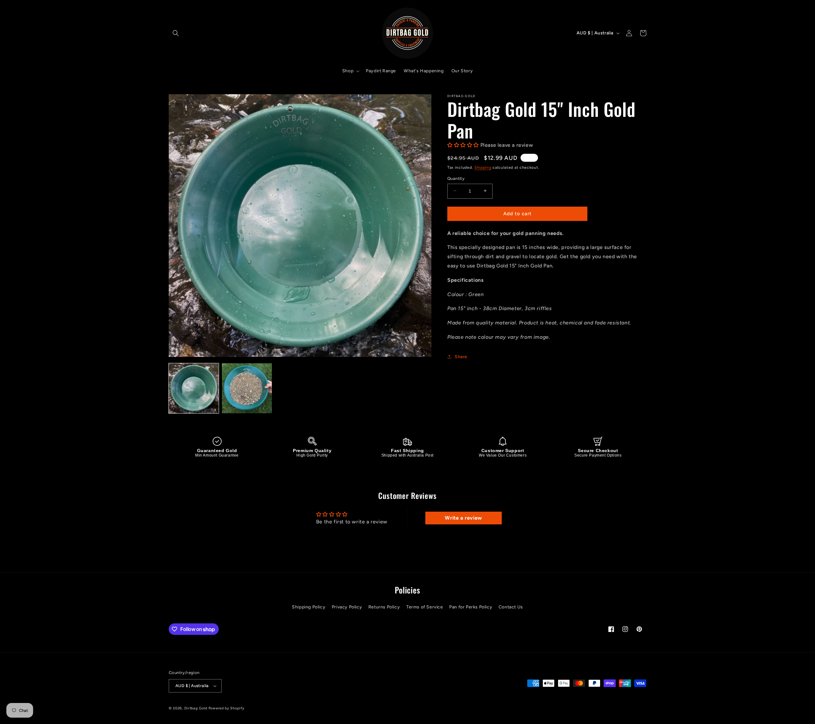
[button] (176, 33)
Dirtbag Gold (195, 708)
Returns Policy (384, 607)
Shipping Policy (308, 607)
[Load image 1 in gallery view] (194, 388)
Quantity (455, 178)
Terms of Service (424, 607)
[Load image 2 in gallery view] (247, 388)
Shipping (483, 167)
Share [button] (461, 356)
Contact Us (511, 607)
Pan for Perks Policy (470, 607)
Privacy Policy (347, 607)
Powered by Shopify (226, 708)
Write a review (463, 518)
